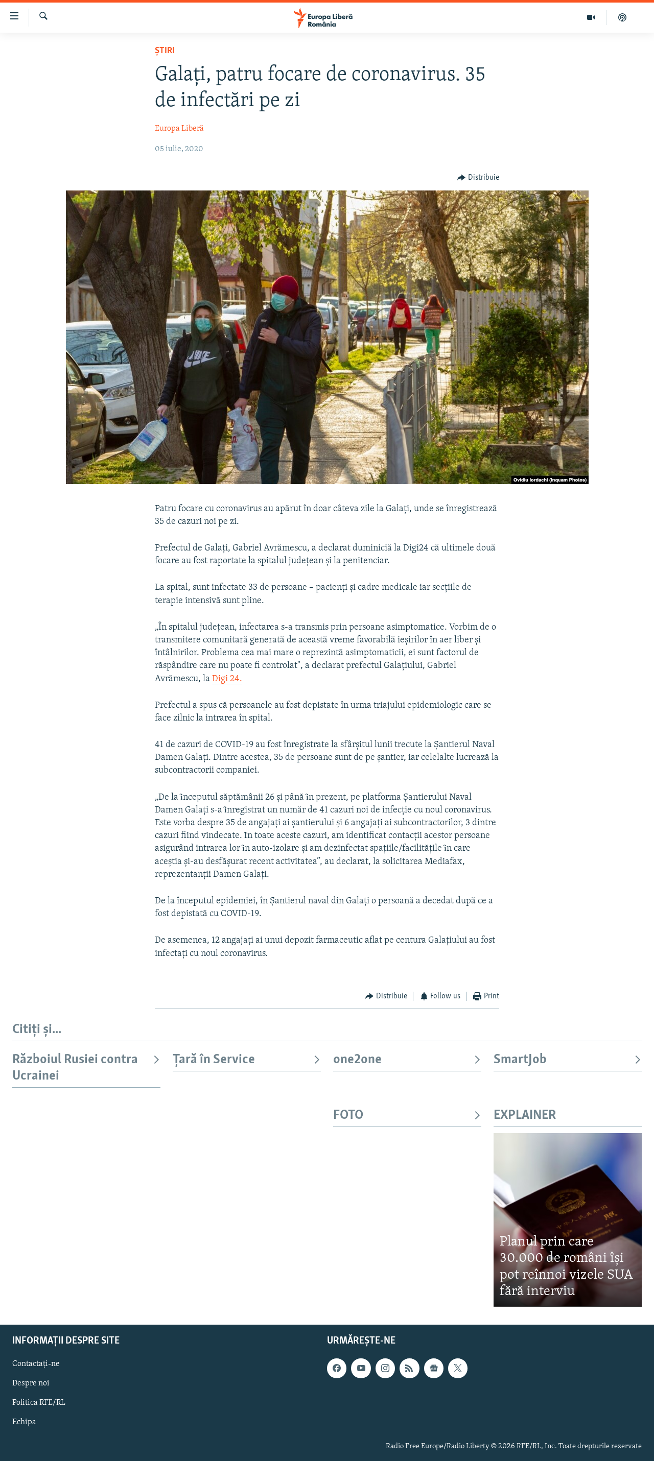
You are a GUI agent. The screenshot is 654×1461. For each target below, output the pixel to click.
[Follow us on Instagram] (385, 1368)
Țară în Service (214, 1060)
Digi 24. (227, 679)
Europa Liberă (179, 129)
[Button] (478, 177)
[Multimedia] (591, 17)
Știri (165, 51)
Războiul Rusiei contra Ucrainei (75, 1068)
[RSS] (409, 1368)
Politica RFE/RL (38, 1403)
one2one (357, 1060)
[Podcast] (622, 17)
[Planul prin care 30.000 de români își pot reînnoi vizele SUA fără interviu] (568, 1219)
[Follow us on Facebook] (336, 1368)
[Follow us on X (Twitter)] (458, 1368)
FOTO (348, 1115)
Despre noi (31, 1383)
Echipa (24, 1422)
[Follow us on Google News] (433, 1368)
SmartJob (520, 1060)
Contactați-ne (36, 1364)
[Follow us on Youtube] (360, 1368)
